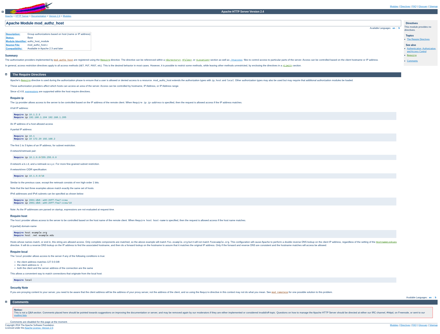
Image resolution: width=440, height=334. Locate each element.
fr (399, 28)
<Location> (203, 60)
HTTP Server (22, 16)
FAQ (414, 6)
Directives (405, 6)
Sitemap (433, 6)
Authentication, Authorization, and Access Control (421, 50)
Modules (394, 6)
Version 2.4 (54, 16)
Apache (9, 16)
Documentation (38, 16)
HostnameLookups (386, 242)
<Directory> (173, 60)
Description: (13, 34)
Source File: (13, 44)
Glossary (423, 6)
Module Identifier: (16, 41)
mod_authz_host (63, 60)
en (394, 28)
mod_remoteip (280, 292)
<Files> (187, 60)
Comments (412, 61)
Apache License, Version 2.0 (39, 328)
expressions (31, 91)
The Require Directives (418, 39)
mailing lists (20, 315)
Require (105, 60)
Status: (10, 37)
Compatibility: (14, 48)
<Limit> (287, 65)
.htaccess (236, 60)
